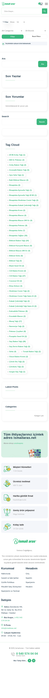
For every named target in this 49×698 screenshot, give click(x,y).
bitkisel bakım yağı (19, 241)
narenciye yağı (16, 326)
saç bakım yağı (17, 341)
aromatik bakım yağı (19, 170)
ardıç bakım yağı (17, 165)
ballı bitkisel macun (18, 180)
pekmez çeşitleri (17, 331)
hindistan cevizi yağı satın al (22, 296)
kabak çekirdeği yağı (19, 301)
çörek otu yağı (16, 362)
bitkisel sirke (16, 256)
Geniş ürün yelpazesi (23, 510)
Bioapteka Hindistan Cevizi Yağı (23, 200)
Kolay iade (18, 525)
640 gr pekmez (16, 160)
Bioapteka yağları (18, 236)
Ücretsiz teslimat (21, 481)
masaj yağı (15, 321)
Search (5, 116)
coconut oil (15, 281)
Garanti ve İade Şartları (10, 578)
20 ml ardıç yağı (17, 155)
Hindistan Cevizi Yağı (19, 291)
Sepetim (29, 578)
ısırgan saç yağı (17, 372)
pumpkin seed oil (18, 336)
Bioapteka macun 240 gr (20, 220)
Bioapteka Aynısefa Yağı (20, 190)
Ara (3, 58)
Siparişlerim (30, 582)
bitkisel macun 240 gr (19, 251)
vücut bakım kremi (18, 357)
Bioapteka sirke (17, 230)
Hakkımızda (5, 574)
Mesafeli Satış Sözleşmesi (11, 587)
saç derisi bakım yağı (19, 346)
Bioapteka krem (17, 210)
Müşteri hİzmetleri (22, 467)
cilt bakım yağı (17, 276)
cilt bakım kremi (17, 271)
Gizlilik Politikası (7, 582)
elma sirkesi (15, 286)
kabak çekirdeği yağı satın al (23, 306)
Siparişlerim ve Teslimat (10, 591)
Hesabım (29, 587)
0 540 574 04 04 (27, 653)
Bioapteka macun (17, 215)
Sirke (12, 352)
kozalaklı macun (17, 316)
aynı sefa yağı (16, 175)
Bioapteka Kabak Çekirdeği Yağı (23, 205)
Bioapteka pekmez (18, 225)
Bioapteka (14, 185)
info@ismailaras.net (8, 628)
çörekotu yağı (16, 367)
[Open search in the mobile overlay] (24, 11)
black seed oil (16, 266)
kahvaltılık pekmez (18, 311)
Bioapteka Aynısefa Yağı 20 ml (23, 195)
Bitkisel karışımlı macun (20, 246)
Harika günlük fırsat (23, 496)
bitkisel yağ (15, 261)
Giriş (27, 574)
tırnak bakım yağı (32, 352)
